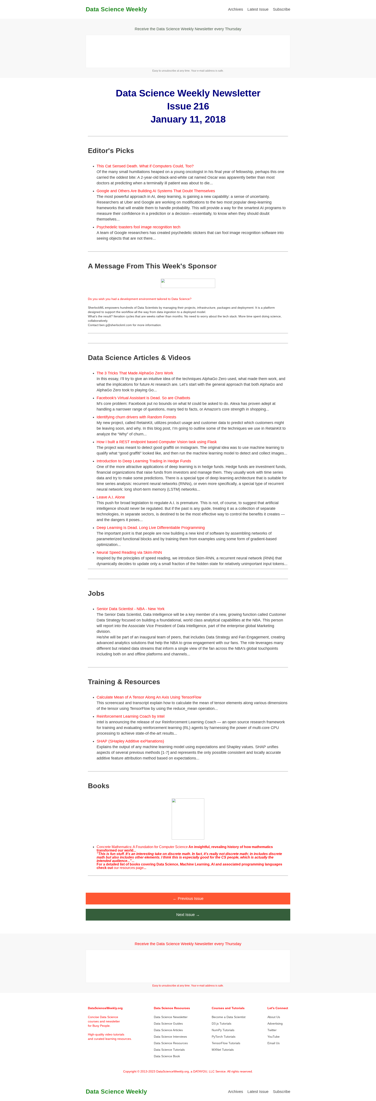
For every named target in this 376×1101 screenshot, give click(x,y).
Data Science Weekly (116, 9)
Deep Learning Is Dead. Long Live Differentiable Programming (151, 527)
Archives (235, 9)
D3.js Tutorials (221, 1023)
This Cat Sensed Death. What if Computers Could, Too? (145, 166)
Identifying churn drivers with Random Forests (136, 417)
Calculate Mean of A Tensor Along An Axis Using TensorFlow (149, 697)
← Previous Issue (188, 898)
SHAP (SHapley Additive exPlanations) (130, 741)
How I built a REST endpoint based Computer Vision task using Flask (157, 442)
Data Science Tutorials (169, 1049)
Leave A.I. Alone (111, 497)
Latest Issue (258, 9)
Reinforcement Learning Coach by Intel (130, 716)
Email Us (273, 1043)
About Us (273, 1017)
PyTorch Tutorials (223, 1036)
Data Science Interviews (170, 1036)
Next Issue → (188, 914)
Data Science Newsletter (171, 1017)
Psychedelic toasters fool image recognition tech (138, 227)
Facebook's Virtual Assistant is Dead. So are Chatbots (143, 398)
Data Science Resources (171, 1043)
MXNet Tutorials (223, 1049)
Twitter (272, 1030)
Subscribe (281, 9)
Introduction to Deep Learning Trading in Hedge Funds (144, 461)
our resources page (129, 868)
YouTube (273, 1036)
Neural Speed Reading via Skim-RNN (129, 552)
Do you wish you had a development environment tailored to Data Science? (139, 299)
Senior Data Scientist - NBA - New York (130, 609)
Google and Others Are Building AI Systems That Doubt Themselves (156, 191)
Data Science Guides (168, 1023)
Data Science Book (167, 1056)
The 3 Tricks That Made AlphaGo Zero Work (135, 373)
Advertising (275, 1023)
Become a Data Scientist (228, 1017)
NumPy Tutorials (223, 1030)
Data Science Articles (168, 1030)
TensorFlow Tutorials (226, 1043)
